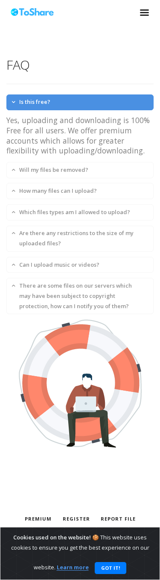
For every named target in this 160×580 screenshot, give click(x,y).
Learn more (73, 567)
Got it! (110, 568)
